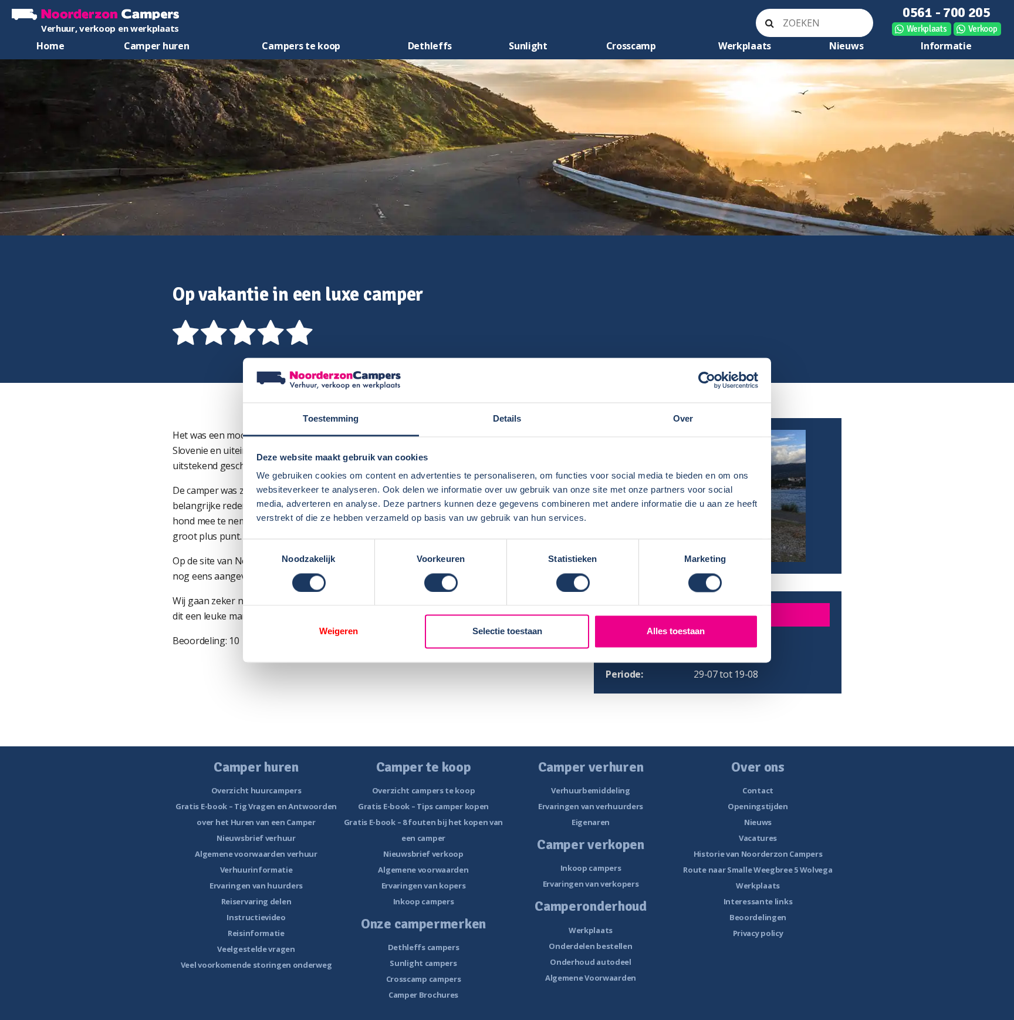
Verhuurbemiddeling (590, 790)
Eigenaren (591, 822)
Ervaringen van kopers (423, 885)
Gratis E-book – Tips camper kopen (423, 806)
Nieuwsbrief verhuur (256, 838)
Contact (757, 790)
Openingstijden (758, 806)
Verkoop (983, 28)
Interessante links (758, 901)
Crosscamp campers (423, 979)
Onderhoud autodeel (590, 962)
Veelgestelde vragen (256, 949)
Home (50, 45)
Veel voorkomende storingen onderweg (256, 965)
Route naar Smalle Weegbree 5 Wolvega (757, 869)
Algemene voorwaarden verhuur (256, 854)
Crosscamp (631, 45)
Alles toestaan (676, 632)
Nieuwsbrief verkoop (423, 854)
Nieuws (846, 45)
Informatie (946, 45)
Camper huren (156, 45)
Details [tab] (507, 419)
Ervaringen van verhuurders (590, 806)
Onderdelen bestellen (590, 946)
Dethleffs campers (423, 947)
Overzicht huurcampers (256, 790)
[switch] (441, 582)
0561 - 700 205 (947, 12)
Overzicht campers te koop (423, 790)
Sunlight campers (423, 963)
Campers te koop (301, 45)
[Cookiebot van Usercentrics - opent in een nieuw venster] (706, 380)
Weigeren (338, 632)
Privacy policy (758, 933)
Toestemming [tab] (331, 419)
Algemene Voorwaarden (590, 977)
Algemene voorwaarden (423, 869)
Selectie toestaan (507, 632)
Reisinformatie (256, 933)
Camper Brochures (423, 994)
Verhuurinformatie (256, 869)
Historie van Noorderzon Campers (758, 854)
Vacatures (758, 838)
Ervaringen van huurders (256, 885)
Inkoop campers (423, 901)
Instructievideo (256, 917)
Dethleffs (430, 45)
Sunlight (528, 45)
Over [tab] (683, 419)
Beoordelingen (757, 917)
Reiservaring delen (256, 901)
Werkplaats (927, 28)
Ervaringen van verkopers (591, 883)
